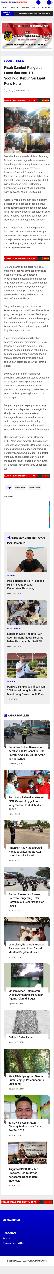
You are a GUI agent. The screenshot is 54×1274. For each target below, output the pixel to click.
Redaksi (6, 1238)
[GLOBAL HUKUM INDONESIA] (14, 3)
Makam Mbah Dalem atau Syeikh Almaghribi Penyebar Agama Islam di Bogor (26, 994)
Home (5, 8)
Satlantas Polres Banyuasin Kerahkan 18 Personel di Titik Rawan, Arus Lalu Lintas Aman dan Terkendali (27, 753)
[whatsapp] (11, 1225)
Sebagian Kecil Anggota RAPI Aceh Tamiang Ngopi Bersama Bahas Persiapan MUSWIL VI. (25, 637)
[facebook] (3, 1225)
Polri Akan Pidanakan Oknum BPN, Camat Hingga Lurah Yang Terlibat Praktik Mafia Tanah (26, 803)
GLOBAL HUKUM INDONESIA (35, 1261)
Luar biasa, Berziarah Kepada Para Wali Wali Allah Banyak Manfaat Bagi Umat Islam (26, 948)
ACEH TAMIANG (14, 628)
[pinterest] (15, 1225)
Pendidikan (47, 8)
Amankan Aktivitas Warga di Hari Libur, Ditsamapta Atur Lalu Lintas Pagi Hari (26, 851)
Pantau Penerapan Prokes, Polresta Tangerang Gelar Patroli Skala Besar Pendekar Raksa (26, 900)
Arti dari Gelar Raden (21, 1037)
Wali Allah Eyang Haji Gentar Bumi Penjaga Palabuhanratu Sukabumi (26, 1080)
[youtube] (24, 1225)
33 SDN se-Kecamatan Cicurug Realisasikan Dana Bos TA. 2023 (25, 1126)
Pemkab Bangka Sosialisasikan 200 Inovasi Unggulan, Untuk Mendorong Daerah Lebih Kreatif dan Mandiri (26, 690)
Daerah (14, 8)
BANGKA (11, 681)
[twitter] (7, 1225)
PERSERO (19, 61)
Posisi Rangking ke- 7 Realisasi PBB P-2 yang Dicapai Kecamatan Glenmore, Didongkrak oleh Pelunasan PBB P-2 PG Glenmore (26, 584)
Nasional (25, 8)
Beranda (8, 61)
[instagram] (20, 1225)
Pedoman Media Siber (13, 1243)
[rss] (32, 1225)
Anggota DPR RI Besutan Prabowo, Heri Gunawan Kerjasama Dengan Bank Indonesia (23, 1174)
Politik (35, 8)
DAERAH (20, 487)
